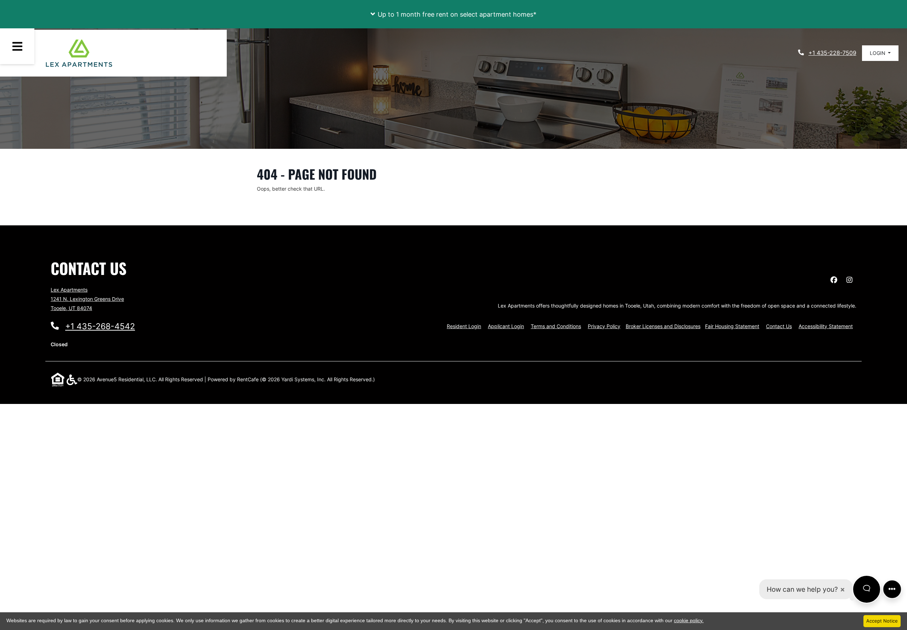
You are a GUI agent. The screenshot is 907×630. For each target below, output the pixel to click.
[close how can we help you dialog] (842, 589)
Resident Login (464, 326)
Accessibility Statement (826, 326)
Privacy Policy (604, 326)
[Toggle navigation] (17, 46)
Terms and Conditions (556, 326)
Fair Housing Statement (732, 326)
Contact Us (779, 326)
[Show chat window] (866, 589)
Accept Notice (882, 621)
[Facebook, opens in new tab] (834, 280)
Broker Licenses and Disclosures (663, 326)
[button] (453, 14)
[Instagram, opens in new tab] (849, 280)
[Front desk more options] (891, 589)
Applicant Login (506, 326)
